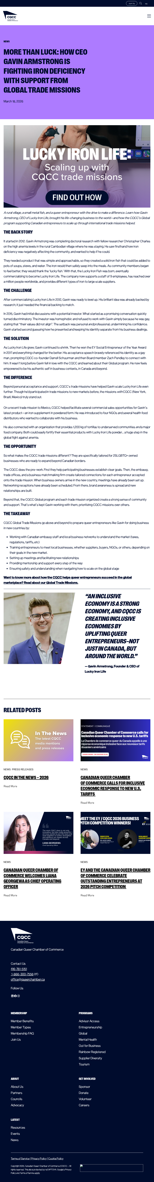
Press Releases (23, 769)
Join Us (132, 3)
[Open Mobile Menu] (149, 16)
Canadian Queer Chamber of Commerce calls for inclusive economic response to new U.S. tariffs (113, 786)
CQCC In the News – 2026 (26, 777)
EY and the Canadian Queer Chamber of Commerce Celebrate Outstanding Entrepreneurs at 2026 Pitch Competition (115, 878)
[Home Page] (10, 16)
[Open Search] (141, 3)
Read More (10, 786)
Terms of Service (20, 1158)
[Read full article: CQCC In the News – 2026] (38, 764)
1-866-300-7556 (22, 974)
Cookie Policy (55, 1158)
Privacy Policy (39, 1158)
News (7, 769)
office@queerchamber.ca (28, 979)
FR (146, 4)
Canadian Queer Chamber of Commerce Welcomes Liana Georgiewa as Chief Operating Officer (32, 878)
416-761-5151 (19, 969)
